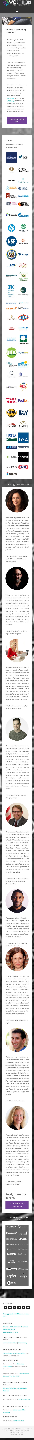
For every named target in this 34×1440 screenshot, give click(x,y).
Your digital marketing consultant (15, 30)
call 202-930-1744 (24, 1399)
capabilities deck (18, 1420)
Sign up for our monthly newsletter (14, 1353)
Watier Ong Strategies (17, 3)
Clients (8, 140)
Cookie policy (22, 1343)
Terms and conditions (10, 1343)
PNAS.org (10, 98)
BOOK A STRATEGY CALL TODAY (17, 1205)
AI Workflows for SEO (10, 1332)
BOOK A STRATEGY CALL (17, 120)
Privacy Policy (17, 1435)
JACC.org (10, 101)
